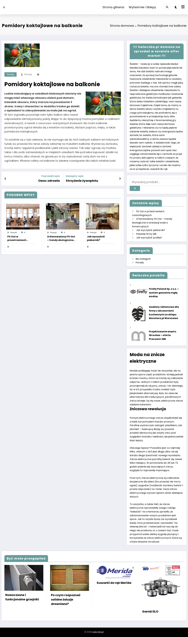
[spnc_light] (176, 7)
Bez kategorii (143, 259)
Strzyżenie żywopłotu (82, 181)
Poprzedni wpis (50, 176)
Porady (10, 74)
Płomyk (28, 74)
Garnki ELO (150, 611)
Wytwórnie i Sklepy (142, 7)
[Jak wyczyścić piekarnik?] (102, 216)
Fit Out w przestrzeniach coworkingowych (18, 238)
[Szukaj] (167, 7)
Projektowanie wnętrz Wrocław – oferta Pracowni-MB (162, 335)
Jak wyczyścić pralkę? (149, 237)
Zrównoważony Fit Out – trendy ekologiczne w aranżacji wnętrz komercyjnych (61, 238)
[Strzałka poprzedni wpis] (5, 178)
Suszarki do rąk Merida (114, 583)
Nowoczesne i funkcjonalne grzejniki (22, 597)
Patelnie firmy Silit (146, 234)
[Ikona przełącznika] (182, 7)
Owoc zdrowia (49, 181)
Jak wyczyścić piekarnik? (96, 238)
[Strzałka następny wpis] (120, 178)
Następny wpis (75, 176)
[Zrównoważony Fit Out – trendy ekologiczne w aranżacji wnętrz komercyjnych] (62, 216)
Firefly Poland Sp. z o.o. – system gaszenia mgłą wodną (164, 292)
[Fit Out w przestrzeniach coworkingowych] (23, 216)
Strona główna (113, 7)
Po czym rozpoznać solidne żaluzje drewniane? (65, 599)
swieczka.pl (98, 632)
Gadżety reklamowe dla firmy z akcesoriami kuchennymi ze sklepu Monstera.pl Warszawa (164, 312)
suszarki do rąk (159, 169)
